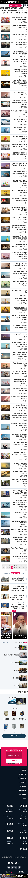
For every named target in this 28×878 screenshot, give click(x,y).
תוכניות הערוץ (22, 778)
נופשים (11, 836)
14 (16, 567)
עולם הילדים (23, 782)
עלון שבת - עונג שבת (22, 809)
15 (14, 567)
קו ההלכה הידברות (9, 822)
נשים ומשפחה (22, 794)
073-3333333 (23, 843)
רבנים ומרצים (22, 790)
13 (19, 567)
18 (7, 567)
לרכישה (12, 703)
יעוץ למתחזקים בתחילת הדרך (22, 815)
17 (9, 567)
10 (26, 567)
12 (21, 567)
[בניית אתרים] (21, 871)
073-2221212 (10, 806)
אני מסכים (13, 764)
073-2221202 (23, 849)
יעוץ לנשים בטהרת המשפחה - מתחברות (22, 822)
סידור (24, 798)
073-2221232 (23, 818)
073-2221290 (23, 838)
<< (26, 565)
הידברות (24, 770)
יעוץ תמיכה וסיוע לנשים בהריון (22, 829)
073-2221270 (10, 838)
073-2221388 (23, 811)
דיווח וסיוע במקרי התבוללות (7, 829)
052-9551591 (23, 832)
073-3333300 (10, 824)
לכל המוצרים (14, 736)
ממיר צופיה (24, 841)
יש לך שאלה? (4, 642)
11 (23, 567)
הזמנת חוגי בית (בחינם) (22, 836)
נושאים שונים (22, 786)
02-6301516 (24, 825)
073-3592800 (9, 811)
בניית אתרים (21, 872)
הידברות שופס (10, 841)
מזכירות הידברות (23, 804)
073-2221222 (23, 806)
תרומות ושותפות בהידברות (7, 804)
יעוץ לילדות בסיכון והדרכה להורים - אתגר (7, 815)
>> (26, 570)
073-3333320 (10, 818)
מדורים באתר (22, 774)
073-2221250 (10, 843)
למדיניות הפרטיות (11, 764)
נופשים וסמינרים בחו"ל (22, 847)
